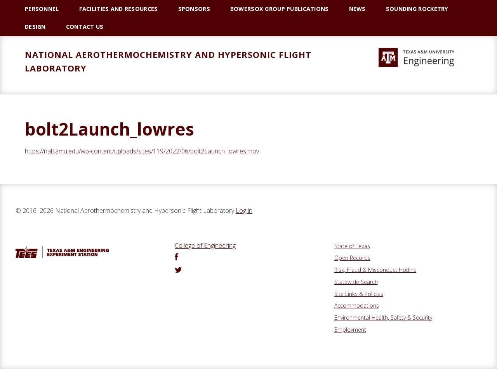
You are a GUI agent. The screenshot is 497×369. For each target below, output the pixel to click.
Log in (244, 210)
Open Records (352, 257)
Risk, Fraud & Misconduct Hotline (375, 269)
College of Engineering (205, 245)
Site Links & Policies (358, 294)
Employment (350, 329)
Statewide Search (356, 281)
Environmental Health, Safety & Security (383, 317)
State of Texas (352, 246)
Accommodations (356, 305)
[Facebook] (176, 257)
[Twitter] (178, 270)
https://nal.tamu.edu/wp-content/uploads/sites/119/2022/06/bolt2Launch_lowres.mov (142, 151)
